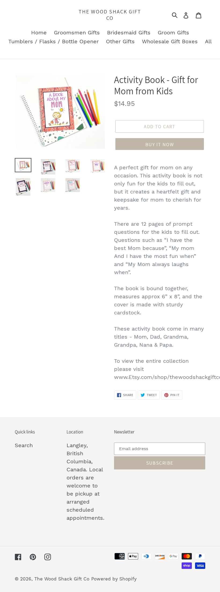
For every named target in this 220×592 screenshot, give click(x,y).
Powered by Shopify (114, 579)
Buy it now (159, 144)
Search (24, 445)
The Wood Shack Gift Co (110, 14)
